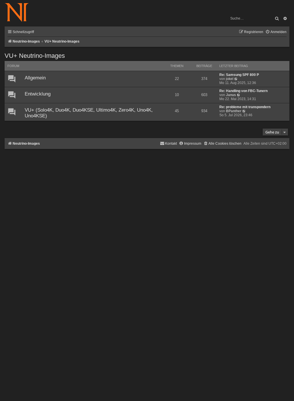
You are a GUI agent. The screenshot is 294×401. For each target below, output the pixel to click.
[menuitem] (276, 32)
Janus (231, 95)
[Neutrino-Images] (20, 12)
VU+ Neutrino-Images (35, 55)
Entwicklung (38, 94)
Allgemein (35, 78)
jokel (229, 79)
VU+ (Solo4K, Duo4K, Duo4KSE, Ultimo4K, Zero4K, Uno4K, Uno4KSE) (89, 113)
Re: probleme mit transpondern (244, 107)
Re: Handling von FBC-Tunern (243, 91)
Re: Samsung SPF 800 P (239, 75)
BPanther (233, 111)
